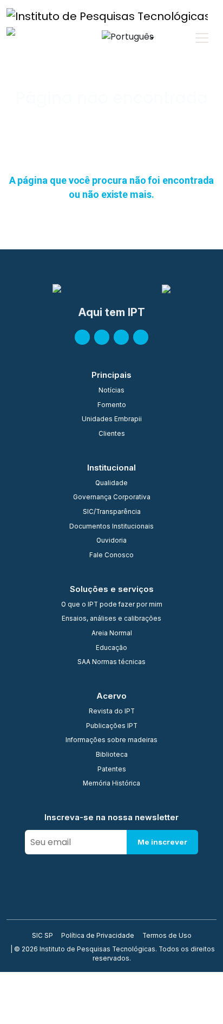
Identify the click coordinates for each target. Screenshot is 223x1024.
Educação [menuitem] (111, 648)
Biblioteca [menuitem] (112, 755)
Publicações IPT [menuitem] (111, 726)
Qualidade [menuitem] (111, 483)
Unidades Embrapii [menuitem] (112, 419)
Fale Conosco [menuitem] (111, 555)
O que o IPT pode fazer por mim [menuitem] (111, 605)
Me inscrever (162, 842)
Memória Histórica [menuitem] (111, 784)
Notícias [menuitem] (111, 391)
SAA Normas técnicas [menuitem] (111, 662)
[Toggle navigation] (202, 38)
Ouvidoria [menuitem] (111, 541)
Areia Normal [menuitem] (111, 633)
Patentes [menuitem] (111, 770)
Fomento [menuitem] (111, 405)
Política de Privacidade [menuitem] (97, 936)
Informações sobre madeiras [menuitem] (111, 740)
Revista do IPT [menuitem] (112, 712)
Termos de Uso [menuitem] (167, 936)
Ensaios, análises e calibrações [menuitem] (111, 619)
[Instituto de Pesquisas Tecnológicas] (107, 15)
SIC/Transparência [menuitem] (112, 512)
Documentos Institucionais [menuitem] (111, 527)
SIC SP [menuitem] (42, 936)
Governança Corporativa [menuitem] (111, 497)
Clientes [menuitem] (112, 434)
